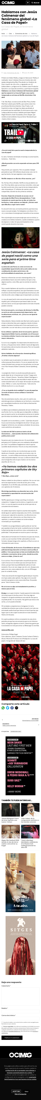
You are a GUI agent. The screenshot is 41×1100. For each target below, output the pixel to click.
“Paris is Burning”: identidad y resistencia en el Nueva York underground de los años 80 (29, 843)
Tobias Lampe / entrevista (9, 725)
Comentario (6, 986)
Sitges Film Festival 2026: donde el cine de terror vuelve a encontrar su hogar (10, 843)
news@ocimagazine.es (14, 1031)
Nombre (4, 1008)
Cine (5, 73)
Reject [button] (26, 1091)
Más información (20, 1094)
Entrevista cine (16, 731)
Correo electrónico (8, 1015)
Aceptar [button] (16, 1091)
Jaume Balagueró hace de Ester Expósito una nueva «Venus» (10, 820)
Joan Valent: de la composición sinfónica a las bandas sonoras (30, 820)
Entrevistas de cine (13, 73)
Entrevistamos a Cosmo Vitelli (30, 720)
